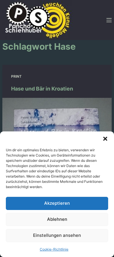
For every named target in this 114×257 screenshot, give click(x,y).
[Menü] (109, 20)
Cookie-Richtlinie (54, 249)
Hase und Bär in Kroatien (42, 89)
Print (16, 76)
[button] (105, 139)
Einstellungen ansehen (57, 235)
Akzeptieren (57, 203)
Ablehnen (57, 219)
